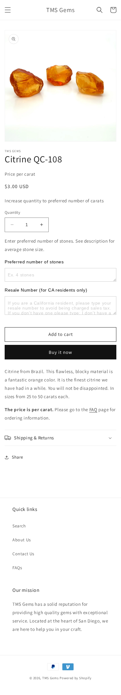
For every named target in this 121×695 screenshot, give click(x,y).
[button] (8, 10)
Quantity (12, 212)
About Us (21, 540)
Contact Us (23, 553)
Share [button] (17, 457)
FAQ (93, 409)
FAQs (17, 567)
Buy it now (60, 352)
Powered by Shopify (76, 678)
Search (19, 526)
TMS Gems (50, 678)
